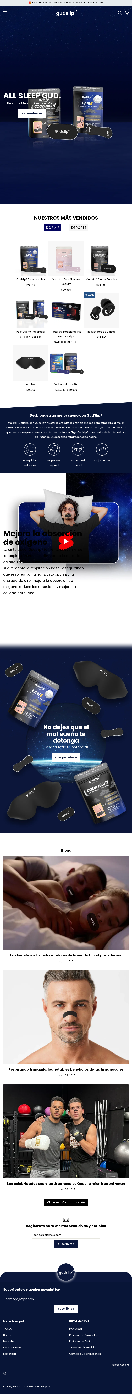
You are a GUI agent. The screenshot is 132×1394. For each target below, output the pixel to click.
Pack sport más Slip (66, 384)
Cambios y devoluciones (85, 1354)
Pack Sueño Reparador (30, 331)
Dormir (7, 1335)
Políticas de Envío (80, 1341)
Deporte (8, 1341)
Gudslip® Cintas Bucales (101, 279)
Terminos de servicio (82, 1347)
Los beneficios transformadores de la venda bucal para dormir (66, 955)
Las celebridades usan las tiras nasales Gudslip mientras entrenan (66, 1183)
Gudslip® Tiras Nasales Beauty (66, 281)
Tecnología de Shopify (37, 1386)
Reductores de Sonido (101, 331)
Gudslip (17, 1386)
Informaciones (12, 1347)
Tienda (7, 1328)
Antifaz (30, 384)
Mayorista (9, 1354)
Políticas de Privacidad (83, 1335)
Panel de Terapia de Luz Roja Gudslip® (66, 334)
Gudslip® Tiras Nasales (30, 279)
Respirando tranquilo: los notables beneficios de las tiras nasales (66, 1069)
